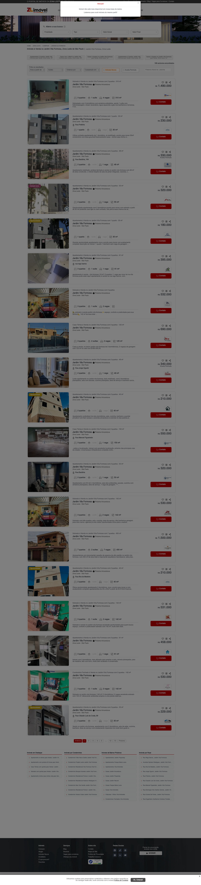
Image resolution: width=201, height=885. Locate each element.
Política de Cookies (121, 880)
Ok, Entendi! (138, 880)
